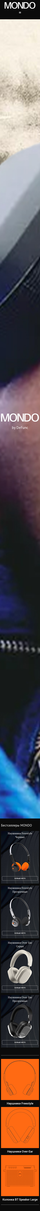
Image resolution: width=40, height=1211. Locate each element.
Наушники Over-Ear (20, 1151)
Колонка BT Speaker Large (20, 1199)
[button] (20, 12)
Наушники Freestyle (20, 1103)
